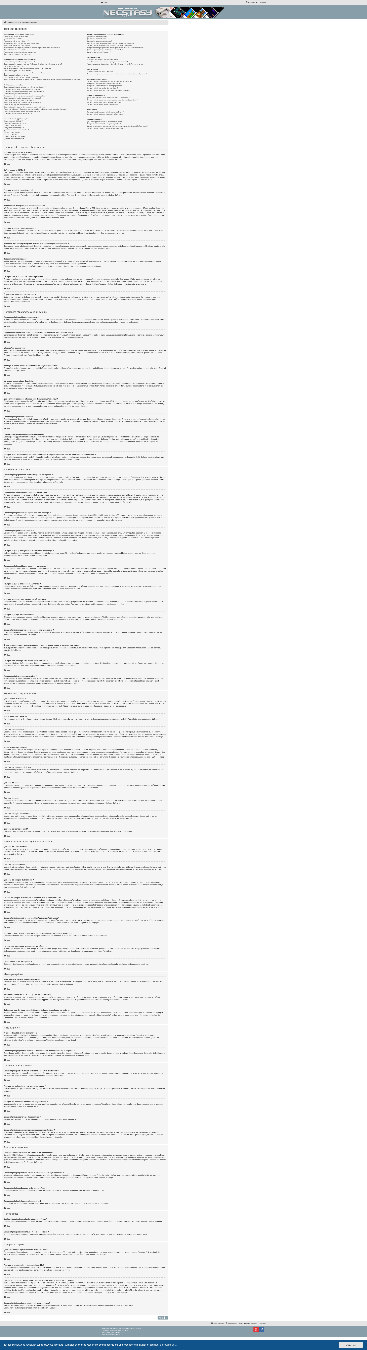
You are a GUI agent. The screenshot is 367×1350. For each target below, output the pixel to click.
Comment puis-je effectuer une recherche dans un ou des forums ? (110, 81)
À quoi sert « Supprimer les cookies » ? (17, 54)
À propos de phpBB (87, 1255)
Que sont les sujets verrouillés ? (15, 136)
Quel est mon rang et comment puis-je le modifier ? (21, 77)
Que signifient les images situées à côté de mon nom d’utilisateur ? (27, 73)
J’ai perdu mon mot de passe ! (14, 50)
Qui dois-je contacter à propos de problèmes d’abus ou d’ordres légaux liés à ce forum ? (117, 126)
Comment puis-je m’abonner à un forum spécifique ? (105, 102)
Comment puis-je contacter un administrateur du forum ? (106, 128)
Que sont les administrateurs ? (97, 37)
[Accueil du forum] (164, 12)
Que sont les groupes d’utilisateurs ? (99, 41)
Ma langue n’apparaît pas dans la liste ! (17, 71)
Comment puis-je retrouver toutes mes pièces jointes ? (106, 114)
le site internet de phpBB (13, 388)
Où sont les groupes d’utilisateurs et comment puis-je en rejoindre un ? (111, 43)
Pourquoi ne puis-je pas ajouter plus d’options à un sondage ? (25, 96)
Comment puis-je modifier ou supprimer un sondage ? (22, 98)
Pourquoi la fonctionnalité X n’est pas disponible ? (104, 124)
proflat (108, 1332)
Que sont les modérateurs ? (96, 39)
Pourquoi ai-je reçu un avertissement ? (17, 104)
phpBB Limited (65, 1252)
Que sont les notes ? (11, 134)
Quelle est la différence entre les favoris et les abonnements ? (108, 98)
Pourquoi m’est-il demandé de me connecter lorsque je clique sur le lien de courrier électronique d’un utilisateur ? (43, 79)
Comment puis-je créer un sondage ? (17, 93)
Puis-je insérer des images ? (14, 128)
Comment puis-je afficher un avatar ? (17, 75)
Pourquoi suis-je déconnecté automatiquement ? (20, 52)
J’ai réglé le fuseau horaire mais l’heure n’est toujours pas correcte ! (27, 68)
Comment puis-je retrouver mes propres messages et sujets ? (108, 90)
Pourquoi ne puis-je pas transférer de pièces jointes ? (22, 102)
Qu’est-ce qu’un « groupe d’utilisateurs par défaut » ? (105, 50)
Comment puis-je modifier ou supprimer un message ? (22, 89)
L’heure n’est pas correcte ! (13, 66)
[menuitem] (104, 2)
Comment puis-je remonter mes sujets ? (18, 113)
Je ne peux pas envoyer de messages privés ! (103, 59)
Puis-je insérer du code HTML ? (15, 123)
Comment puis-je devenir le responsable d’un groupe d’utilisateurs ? (110, 45)
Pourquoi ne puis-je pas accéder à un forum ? (20, 100)
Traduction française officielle (112, 1330)
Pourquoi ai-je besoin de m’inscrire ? (16, 37)
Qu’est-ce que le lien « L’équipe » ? (99, 52)
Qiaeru (125, 1330)
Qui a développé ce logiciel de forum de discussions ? (105, 122)
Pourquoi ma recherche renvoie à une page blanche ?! (105, 86)
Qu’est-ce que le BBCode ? (13, 121)
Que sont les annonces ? (12, 132)
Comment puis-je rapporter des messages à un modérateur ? (25, 107)
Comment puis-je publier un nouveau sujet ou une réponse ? (25, 87)
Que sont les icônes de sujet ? (14, 139)
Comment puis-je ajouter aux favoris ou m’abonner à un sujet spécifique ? (112, 100)
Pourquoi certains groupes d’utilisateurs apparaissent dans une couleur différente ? (115, 48)
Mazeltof (117, 1332)
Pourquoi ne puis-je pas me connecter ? (18, 45)
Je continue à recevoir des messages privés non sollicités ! (107, 62)
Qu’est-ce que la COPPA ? (13, 39)
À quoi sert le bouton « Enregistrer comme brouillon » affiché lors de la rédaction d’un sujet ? (36, 109)
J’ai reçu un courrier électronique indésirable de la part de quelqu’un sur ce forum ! (115, 64)
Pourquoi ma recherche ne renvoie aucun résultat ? (104, 83)
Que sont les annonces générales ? (16, 130)
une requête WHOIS (67, 1285)
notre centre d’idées (141, 1268)
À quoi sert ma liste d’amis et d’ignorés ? (100, 71)
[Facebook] (261, 1329)
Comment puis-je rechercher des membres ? (102, 88)
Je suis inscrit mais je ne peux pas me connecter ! (21, 43)
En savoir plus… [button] (168, 1345)
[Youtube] (256, 1329)
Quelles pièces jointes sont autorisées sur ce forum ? (105, 112)
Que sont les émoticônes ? (13, 125)
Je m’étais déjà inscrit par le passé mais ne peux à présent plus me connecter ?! (32, 48)
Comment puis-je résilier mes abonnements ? (102, 104)
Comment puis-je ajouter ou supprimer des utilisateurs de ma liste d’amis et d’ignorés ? (117, 74)
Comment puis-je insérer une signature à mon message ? (24, 91)
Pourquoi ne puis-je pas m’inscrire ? (16, 41)
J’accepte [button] (351, 1345)
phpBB (115, 1328)
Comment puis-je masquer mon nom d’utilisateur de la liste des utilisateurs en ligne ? (33, 64)
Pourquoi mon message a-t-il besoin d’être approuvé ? (22, 111)
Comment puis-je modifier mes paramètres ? (19, 62)
